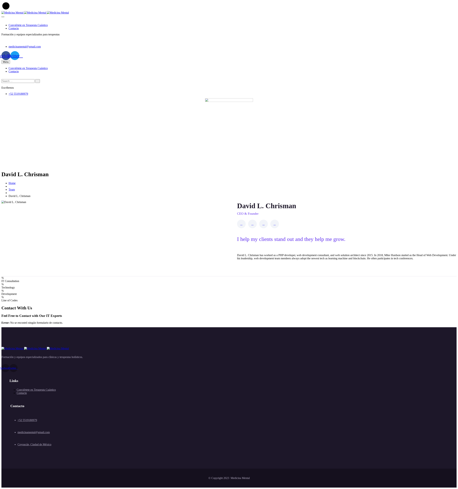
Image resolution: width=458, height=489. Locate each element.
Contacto (14, 28)
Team (12, 189)
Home (12, 183)
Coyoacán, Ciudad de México (34, 444)
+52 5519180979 (18, 93)
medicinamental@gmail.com (25, 46)
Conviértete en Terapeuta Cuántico (28, 25)
